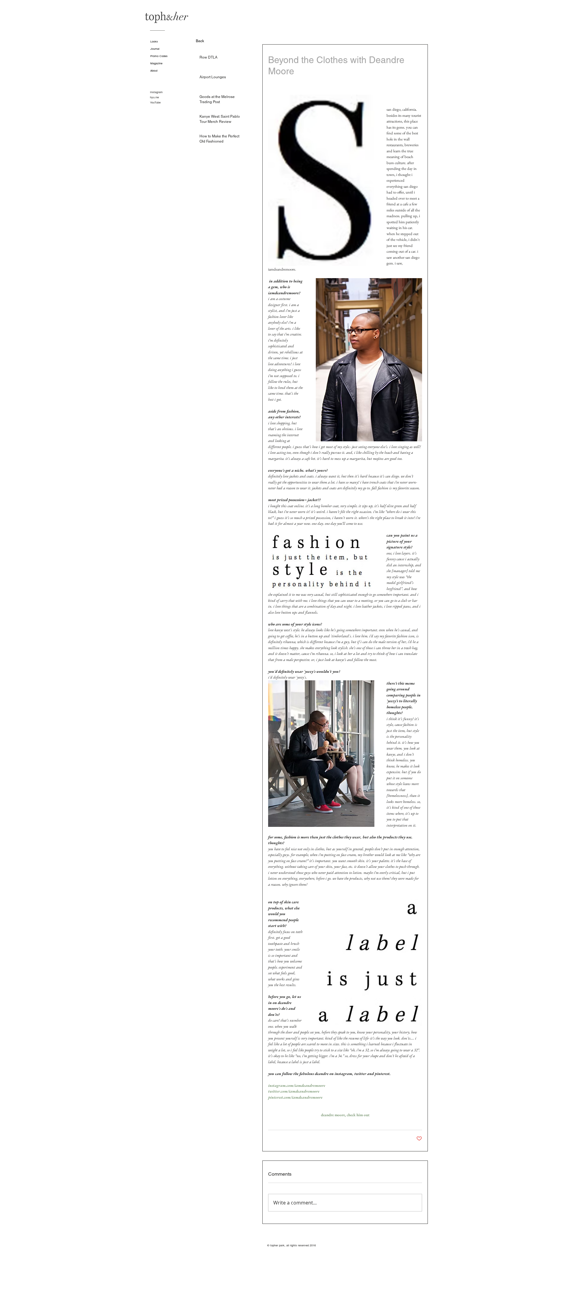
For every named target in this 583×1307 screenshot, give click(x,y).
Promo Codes (159, 56)
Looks (154, 41)
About (154, 70)
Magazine (156, 63)
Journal (154, 49)
